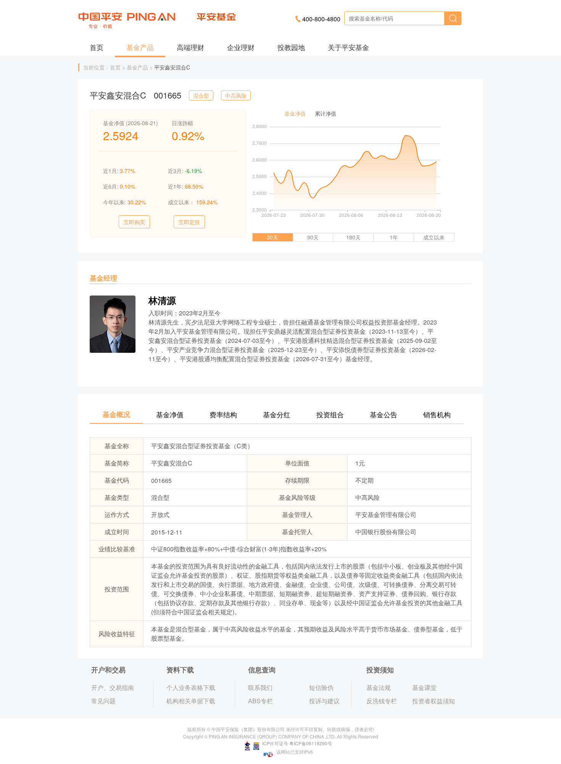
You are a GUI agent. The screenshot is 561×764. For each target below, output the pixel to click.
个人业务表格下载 (190, 687)
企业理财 (241, 47)
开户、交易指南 (112, 687)
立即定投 (189, 222)
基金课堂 (424, 687)
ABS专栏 (260, 700)
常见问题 (103, 700)
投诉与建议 (324, 700)
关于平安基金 (348, 47)
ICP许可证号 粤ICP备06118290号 (296, 743)
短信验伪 (321, 687)
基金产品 (140, 47)
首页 (96, 47)
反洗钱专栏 (381, 700)
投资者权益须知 (433, 700)
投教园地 (291, 47)
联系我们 (260, 687)
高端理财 (190, 47)
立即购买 (134, 222)
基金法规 (378, 687)
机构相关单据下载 (190, 700)
